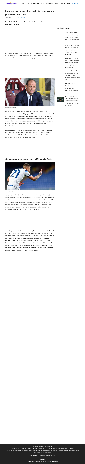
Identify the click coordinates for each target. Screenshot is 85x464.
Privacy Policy (42, 446)
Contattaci (52, 455)
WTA (28, 3)
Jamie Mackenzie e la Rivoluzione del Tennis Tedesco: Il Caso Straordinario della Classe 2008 (72, 75)
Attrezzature (35, 3)
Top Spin (62, 3)
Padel (68, 3)
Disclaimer (49, 446)
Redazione (35, 446)
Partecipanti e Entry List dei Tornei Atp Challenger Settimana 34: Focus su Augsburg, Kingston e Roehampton (72, 62)
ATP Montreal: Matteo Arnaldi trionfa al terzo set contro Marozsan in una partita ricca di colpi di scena (72, 37)
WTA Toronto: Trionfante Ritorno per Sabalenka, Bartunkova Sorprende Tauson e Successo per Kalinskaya (72, 50)
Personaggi (49, 3)
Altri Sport (75, 3)
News (42, 3)
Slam (56, 3)
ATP (23, 3)
